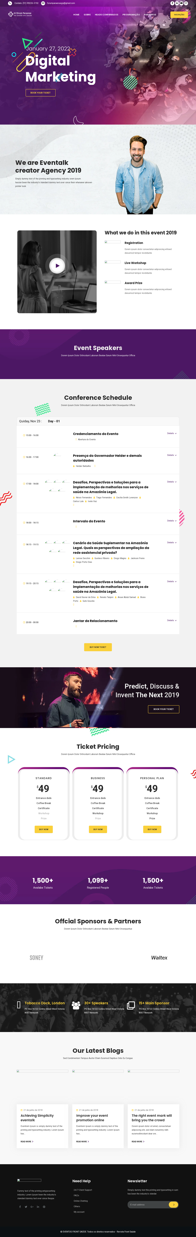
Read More (26, 1142)
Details (170, 433)
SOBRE (87, 14)
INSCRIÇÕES (179, 15)
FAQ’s (76, 1195)
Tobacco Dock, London (45, 1003)
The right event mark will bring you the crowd (152, 1117)
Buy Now (43, 829)
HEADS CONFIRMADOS (106, 14)
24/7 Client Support (83, 1190)
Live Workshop (135, 263)
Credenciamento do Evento (95, 434)
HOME (76, 14)
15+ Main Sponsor (154, 1003)
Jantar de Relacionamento (95, 621)
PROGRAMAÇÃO (131, 14)
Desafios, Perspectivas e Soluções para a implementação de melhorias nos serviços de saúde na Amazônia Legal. (110, 487)
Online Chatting (81, 1201)
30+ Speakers (96, 1003)
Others (77, 1206)
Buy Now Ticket (98, 647)
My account (79, 1212)
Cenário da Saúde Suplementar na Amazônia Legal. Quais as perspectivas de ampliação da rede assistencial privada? (111, 548)
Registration (134, 243)
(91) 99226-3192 (31, 3)
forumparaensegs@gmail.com (61, 3)
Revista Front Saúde (126, 1231)
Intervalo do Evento (89, 521)
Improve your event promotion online (92, 1117)
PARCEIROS (150, 14)
